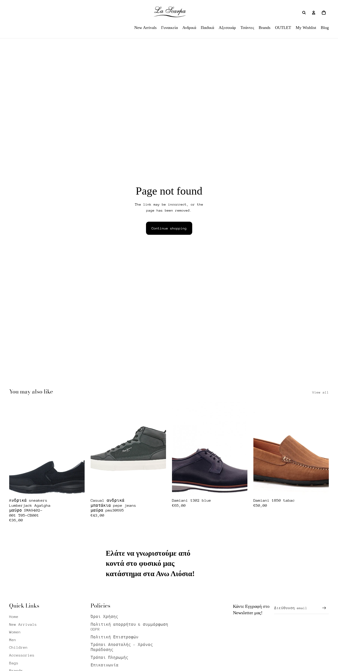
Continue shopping (169, 228)
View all (320, 392)
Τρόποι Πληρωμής (109, 657)
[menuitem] (145, 28)
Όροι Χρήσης (104, 616)
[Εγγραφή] (324, 608)
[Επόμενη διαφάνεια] (78, 449)
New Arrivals (23, 624)
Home (13, 616)
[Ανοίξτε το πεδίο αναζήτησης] (304, 13)
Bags (13, 663)
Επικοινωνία (104, 665)
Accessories (21, 655)
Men (12, 640)
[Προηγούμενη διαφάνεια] (16, 449)
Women (15, 632)
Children (18, 647)
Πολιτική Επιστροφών (114, 637)
